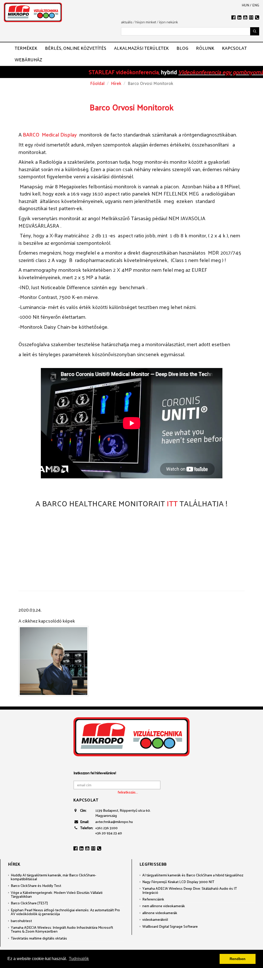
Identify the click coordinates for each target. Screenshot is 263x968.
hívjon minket (145, 22)
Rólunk (205, 48)
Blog (182, 48)
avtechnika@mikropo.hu (114, 821)
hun (245, 5)
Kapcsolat (234, 48)
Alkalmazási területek (141, 48)
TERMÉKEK (26, 48)
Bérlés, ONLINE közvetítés (75, 48)
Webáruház (28, 59)
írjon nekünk (168, 22)
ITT (173, 503)
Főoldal (97, 83)
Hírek (116, 83)
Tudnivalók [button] (79, 958)
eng (255, 5)
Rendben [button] (238, 959)
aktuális (127, 22)
